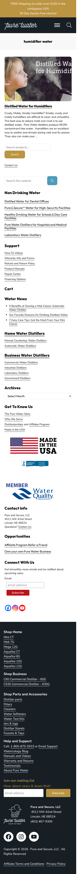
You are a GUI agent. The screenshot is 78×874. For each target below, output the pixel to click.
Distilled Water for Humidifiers (28, 106)
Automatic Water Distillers (20, 346)
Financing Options (15, 279)
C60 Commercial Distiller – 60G (25, 679)
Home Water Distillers (25, 333)
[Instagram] (15, 608)
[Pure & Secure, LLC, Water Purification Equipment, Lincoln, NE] (34, 467)
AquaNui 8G (12, 656)
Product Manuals (15, 268)
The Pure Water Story (17, 414)
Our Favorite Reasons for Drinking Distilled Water (38, 315)
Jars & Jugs (11, 723)
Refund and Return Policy (20, 263)
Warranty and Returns (19, 761)
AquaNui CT (12, 652)
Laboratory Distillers (17, 373)
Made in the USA (15, 429)
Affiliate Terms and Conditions (24, 864)
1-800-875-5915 (22, 746)
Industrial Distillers (16, 367)
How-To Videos (14, 253)
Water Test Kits (14, 719)
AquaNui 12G (13, 666)
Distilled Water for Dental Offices (27, 201)
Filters (8, 704)
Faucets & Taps (14, 733)
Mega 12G (11, 647)
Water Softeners (15, 714)
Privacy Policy (56, 864)
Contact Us (11, 165)
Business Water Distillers (27, 355)
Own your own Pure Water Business (28, 551)
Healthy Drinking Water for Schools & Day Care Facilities (36, 216)
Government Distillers (17, 378)
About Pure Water (16, 770)
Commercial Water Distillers (21, 362)
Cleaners (10, 709)
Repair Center (13, 274)
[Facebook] (8, 608)
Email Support (48, 746)
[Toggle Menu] (57, 25)
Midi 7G (9, 642)
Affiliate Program (39, 424)
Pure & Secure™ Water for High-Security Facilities (37, 208)
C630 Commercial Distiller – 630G (27, 684)
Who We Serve (14, 419)
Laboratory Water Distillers (23, 235)
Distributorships (14, 424)
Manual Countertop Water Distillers (26, 340)
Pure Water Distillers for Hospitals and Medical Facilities (36, 226)
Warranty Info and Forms (19, 258)
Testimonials (12, 766)
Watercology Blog (16, 751)
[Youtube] (22, 608)
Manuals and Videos (17, 756)
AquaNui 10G (13, 661)
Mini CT (9, 637)
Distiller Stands (14, 728)
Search (15, 154)
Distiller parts (13, 699)
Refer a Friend (37, 545)
